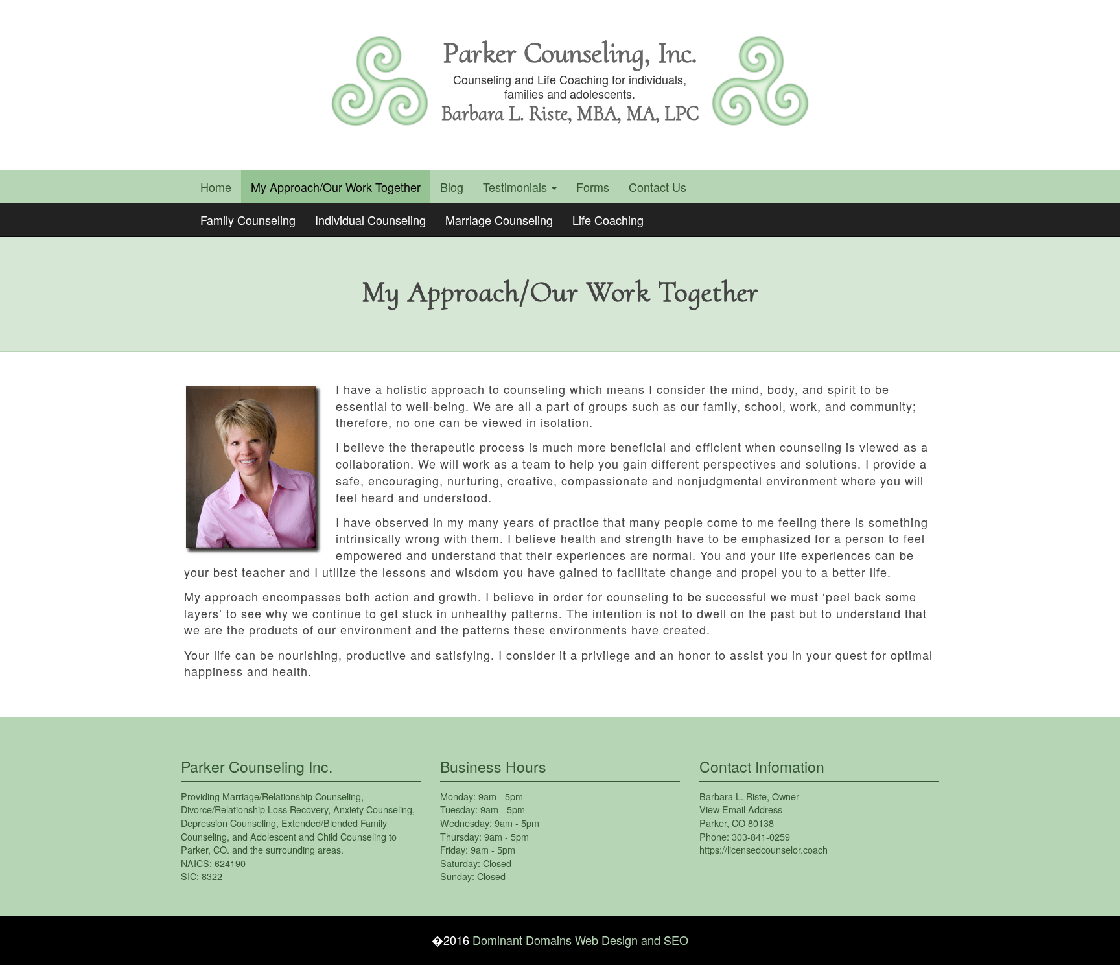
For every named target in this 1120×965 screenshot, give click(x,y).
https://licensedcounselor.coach (763, 849)
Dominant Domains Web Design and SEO (580, 939)
